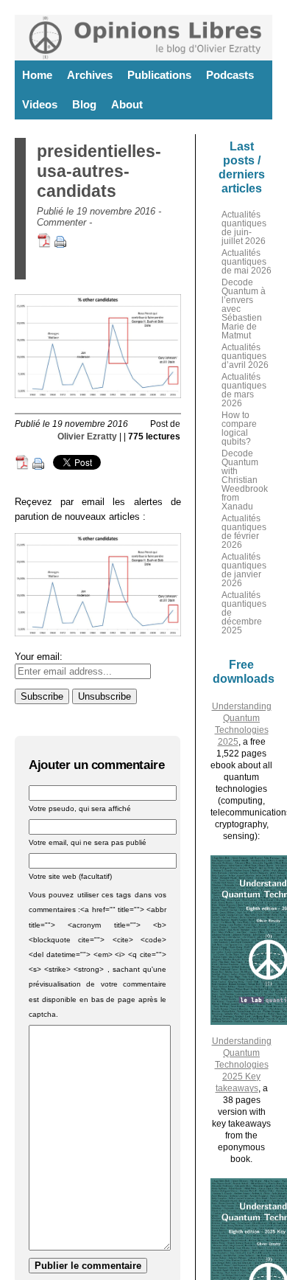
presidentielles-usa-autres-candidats (99, 171)
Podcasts (230, 75)
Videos (39, 104)
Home (37, 75)
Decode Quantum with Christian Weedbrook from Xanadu (245, 480)
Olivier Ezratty (87, 436)
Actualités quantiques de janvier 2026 (244, 570)
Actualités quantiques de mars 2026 (244, 390)
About (127, 104)
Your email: (39, 656)
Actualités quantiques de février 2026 (244, 531)
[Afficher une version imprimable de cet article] (60, 244)
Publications (159, 75)
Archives (90, 75)
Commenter (61, 222)
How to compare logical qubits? (239, 428)
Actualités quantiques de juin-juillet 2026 (244, 228)
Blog (84, 104)
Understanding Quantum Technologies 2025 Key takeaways (242, 1065)
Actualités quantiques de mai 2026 (247, 261)
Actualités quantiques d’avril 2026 (245, 356)
